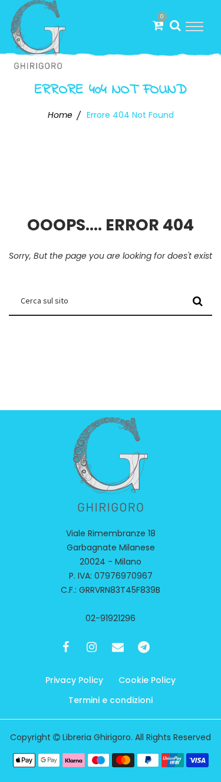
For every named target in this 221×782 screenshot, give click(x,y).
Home (60, 115)
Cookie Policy (147, 680)
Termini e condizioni (110, 700)
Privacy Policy (74, 680)
